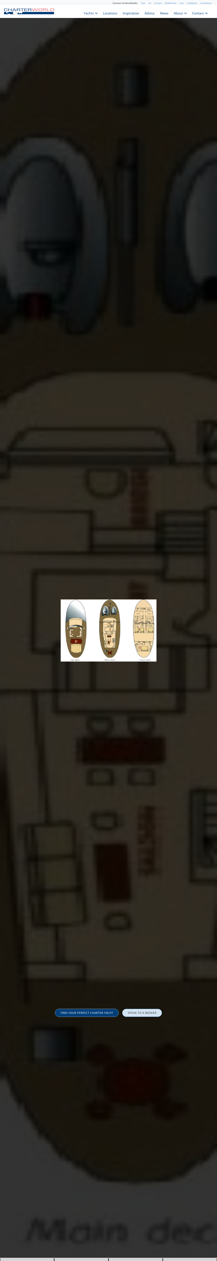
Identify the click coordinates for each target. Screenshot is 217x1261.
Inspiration (131, 13)
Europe (158, 3)
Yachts (89, 13)
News (164, 13)
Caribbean (192, 3)
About (178, 13)
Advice (150, 13)
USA (143, 3)
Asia (182, 3)
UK (149, 3)
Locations (110, 13)
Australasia (205, 3)
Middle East (170, 3)
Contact (198, 13)
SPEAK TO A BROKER (142, 1013)
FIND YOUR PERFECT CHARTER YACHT (87, 1013)
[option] (108, 630)
